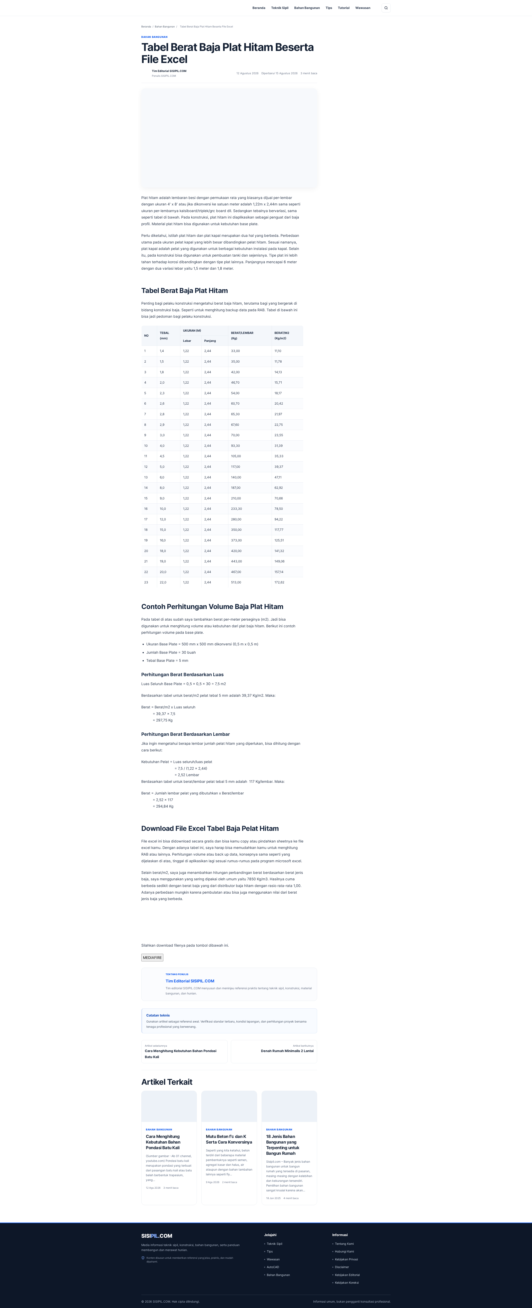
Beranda (258, 8)
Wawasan (362, 8)
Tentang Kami (344, 1243)
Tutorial (344, 8)
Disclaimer (342, 1267)
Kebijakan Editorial (347, 1275)
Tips (329, 8)
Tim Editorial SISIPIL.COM (190, 981)
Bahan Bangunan (307, 8)
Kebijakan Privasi (346, 1259)
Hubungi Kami (344, 1251)
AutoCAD (273, 1267)
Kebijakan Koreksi (347, 1282)
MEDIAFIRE (152, 957)
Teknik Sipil (279, 8)
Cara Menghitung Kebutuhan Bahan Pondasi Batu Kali (163, 1142)
